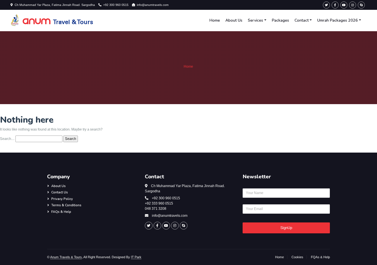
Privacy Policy (62, 199)
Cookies (297, 257)
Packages (280, 20)
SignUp (286, 228)
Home (214, 20)
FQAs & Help (320, 257)
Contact (302, 20)
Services (255, 20)
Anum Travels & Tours (66, 257)
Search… (7, 139)
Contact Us (59, 192)
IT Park (136, 257)
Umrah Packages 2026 (337, 20)
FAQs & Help (61, 212)
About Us (233, 20)
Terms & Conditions (66, 205)
